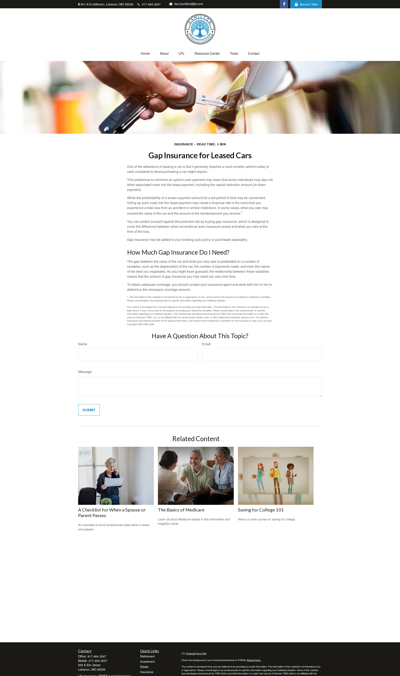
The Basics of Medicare (181, 510)
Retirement (147, 656)
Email (206, 344)
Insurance (146, 672)
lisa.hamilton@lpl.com (188, 4)
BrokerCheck (254, 660)
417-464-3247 (151, 4)
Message (85, 371)
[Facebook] (284, 4)
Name (82, 344)
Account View (309, 4)
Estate (144, 667)
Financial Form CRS (196, 653)
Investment (147, 661)
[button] (145, 53)
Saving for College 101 (261, 510)
